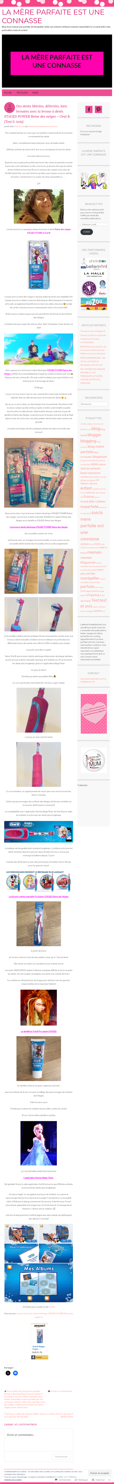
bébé (14, 1391)
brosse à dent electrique (15, 1394)
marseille (83, 570)
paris (97, 587)
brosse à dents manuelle (26, 1396)
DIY (97, 480)
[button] (21, 571)
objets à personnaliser (92, 582)
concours (93, 473)
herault (84, 501)
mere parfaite (92, 570)
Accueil (8, 92)
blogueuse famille (87, 460)
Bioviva (88, 429)
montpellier (90, 578)
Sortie (102, 595)
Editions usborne (88, 483)
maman (17, 1402)
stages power (10, 1407)
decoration (94, 476)
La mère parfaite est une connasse (53, 16)
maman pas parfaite (97, 566)
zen (103, 611)
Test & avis (22, 92)
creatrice (84, 476)
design (103, 477)
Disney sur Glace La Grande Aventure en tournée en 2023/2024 (93, 338)
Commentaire (61, 1456)
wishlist (97, 610)
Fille (81, 497)
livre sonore (91, 548)
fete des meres (98, 492)
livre (97, 543)
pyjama (83, 595)
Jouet (89, 513)
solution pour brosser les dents (29, 1404)
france (89, 496)
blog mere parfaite (31, 1391)
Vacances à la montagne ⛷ (92, 331)
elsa (40, 1396)
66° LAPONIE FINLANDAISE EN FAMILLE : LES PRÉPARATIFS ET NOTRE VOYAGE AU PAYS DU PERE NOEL (92, 376)
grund (96, 497)
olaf (23, 1402)
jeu (100, 507)
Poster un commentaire (61, 1391)
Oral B (52, 1307)
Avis (82, 429)
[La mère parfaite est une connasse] (57, 87)
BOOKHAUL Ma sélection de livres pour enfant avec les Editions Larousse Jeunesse (93, 350)
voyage (89, 611)
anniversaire (98, 424)
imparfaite (15, 1399)
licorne (92, 544)
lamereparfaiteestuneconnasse (42, 126)
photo (95, 591)
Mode (35, 92)
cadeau (102, 464)
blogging (88, 440)
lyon (96, 548)
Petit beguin (86, 591)
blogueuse (99, 456)
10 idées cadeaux (86, 424)
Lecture (84, 543)
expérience (97, 489)
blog (20, 1391)
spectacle (85, 600)
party (101, 587)
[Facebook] (88, 109)
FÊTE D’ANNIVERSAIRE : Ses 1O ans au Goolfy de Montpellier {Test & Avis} (93, 361)
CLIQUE (86, 231)
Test (95, 600)
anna (9, 1391)
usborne (96, 607)
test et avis (22, 1407)
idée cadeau (97, 501)
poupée (101, 591)
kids (95, 512)
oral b (28, 1402)
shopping (92, 595)
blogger (94, 434)
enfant (7, 1399)
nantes (102, 579)
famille (88, 492)
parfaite (35, 1402)
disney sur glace (87, 480)
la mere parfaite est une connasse (92, 525)
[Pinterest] (98, 109)
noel (82, 582)
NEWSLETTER (93, 204)
